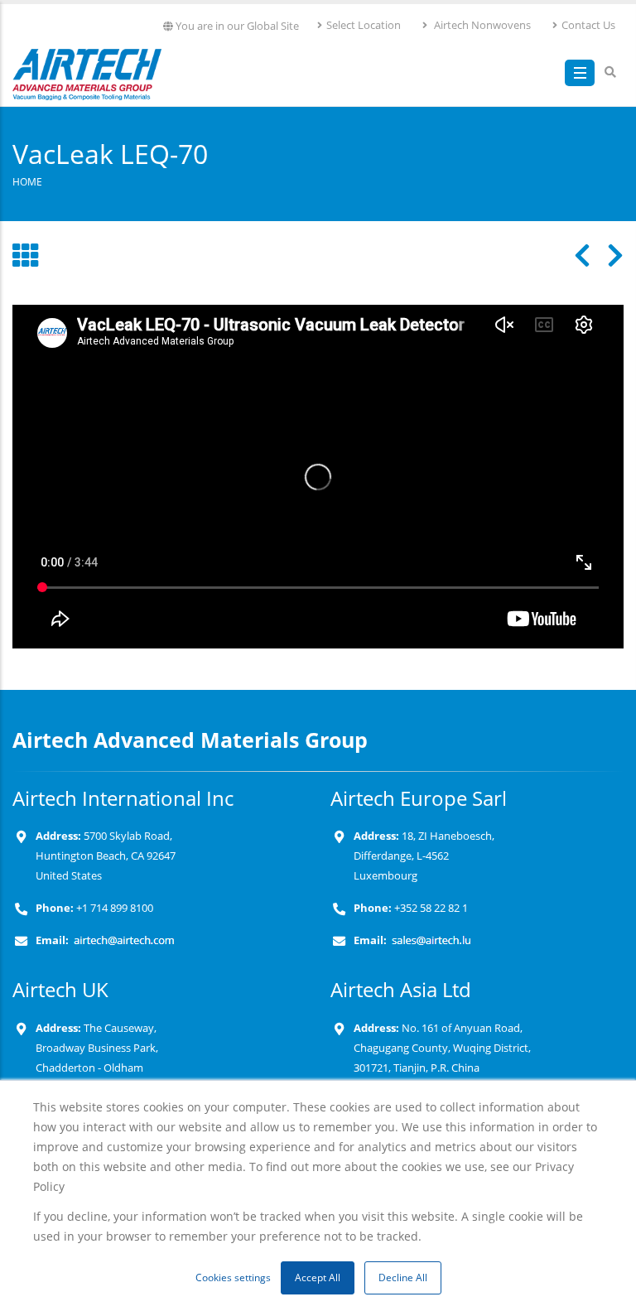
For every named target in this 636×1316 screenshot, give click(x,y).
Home (27, 181)
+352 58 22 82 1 (430, 908)
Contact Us (588, 25)
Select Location (363, 25)
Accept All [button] (317, 1277)
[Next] (607, 255)
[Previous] (573, 255)
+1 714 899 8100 (114, 908)
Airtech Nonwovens (481, 25)
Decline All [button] (402, 1277)
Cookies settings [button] (233, 1277)
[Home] (86, 70)
